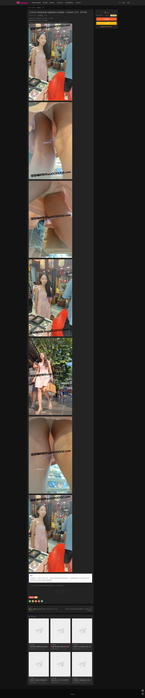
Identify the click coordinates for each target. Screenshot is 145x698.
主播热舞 (41, 15)
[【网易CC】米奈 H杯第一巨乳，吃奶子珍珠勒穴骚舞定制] (82, 630)
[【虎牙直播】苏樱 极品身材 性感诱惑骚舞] (39, 630)
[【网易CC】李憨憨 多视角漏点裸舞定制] (39, 664)
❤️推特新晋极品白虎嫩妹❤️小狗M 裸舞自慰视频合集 (60, 646)
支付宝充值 (59, 2)
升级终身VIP (113, 15)
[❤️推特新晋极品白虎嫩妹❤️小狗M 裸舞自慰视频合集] (60, 630)
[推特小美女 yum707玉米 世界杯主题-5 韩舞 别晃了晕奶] (60, 664)
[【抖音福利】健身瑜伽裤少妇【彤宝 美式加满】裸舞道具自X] (82, 664)
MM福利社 (72, 694)
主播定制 (31, 597)
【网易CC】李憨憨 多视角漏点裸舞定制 (38, 680)
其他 (36, 597)
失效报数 (45, 2)
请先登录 (107, 19)
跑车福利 (51, 2)
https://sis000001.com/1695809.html (46, 585)
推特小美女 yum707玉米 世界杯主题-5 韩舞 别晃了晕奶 (59, 680)
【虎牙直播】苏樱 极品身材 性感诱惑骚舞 (38, 646)
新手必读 (78, 2)
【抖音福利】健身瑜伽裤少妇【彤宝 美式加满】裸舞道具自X (82, 680)
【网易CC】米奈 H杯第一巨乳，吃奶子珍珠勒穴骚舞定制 (81, 646)
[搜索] (120, 2)
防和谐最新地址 (69, 2)
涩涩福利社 (22, 2)
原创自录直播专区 (36, 2)
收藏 (107, 23)
